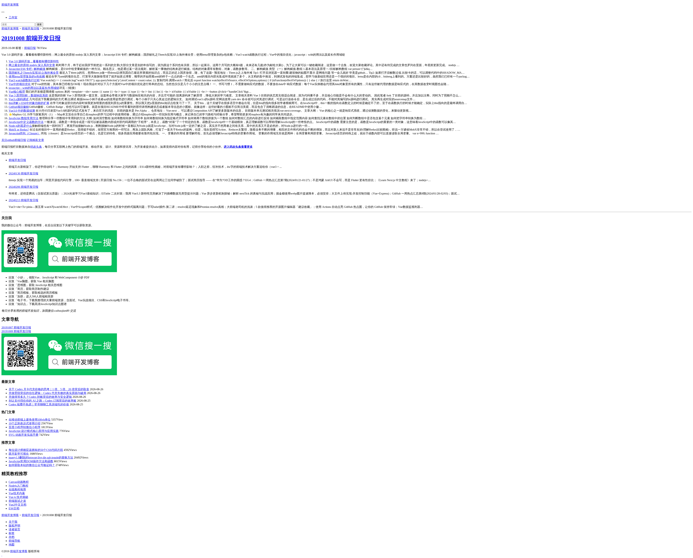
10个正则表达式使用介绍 (24, 423)
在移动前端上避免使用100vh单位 (30, 419)
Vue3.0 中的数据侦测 (22, 110)
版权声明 (14, 525)
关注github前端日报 (13, 140)
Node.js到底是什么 (20, 125)
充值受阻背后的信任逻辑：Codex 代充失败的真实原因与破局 (47, 393)
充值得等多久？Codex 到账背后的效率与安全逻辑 (40, 396)
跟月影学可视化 (19, 453)
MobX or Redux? (19, 129)
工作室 (13, 17)
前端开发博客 (10, 4)
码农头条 (36, 146)
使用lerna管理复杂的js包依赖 (27, 76)
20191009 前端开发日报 (16, 331)
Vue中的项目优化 (20, 84)
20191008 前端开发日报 (31, 38)
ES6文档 (14, 508)
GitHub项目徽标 (19, 106)
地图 (11, 544)
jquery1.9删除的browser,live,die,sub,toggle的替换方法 (41, 457)
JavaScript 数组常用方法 (23, 118)
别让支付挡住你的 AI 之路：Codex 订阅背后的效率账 (42, 400)
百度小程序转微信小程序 (24, 427)
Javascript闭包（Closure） (24, 133)
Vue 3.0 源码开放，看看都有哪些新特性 (34, 61)
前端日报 (30, 47)
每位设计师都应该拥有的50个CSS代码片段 (36, 449)
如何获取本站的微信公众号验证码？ (32, 465)
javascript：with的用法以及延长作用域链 (34, 87)
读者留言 (14, 529)
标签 (11, 533)
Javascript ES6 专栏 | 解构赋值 (27, 68)
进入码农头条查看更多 (238, 146)
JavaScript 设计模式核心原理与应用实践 (34, 430)
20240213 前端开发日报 (23, 200)
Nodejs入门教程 (18, 485)
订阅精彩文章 (35, 140)
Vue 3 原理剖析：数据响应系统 (28, 95)
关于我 (13, 521)
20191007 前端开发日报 (16, 327)
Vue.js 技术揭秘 (18, 497)
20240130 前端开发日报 (23, 173)
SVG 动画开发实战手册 (23, 434)
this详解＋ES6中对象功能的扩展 (29, 103)
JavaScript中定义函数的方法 (26, 122)
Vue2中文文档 (17, 504)
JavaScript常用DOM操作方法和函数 (31, 461)
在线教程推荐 (17, 489)
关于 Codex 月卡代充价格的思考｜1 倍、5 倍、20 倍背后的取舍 (49, 389)
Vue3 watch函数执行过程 (24, 80)
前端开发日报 (30, 28)
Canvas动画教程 (19, 481)
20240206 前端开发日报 (23, 186)
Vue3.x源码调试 (19, 99)
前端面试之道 (17, 500)
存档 (11, 536)
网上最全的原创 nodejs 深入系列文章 (32, 65)
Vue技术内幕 (17, 493)
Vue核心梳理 (17, 91)
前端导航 (14, 540)
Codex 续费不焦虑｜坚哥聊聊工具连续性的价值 (39, 404)
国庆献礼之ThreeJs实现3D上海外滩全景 (34, 72)
